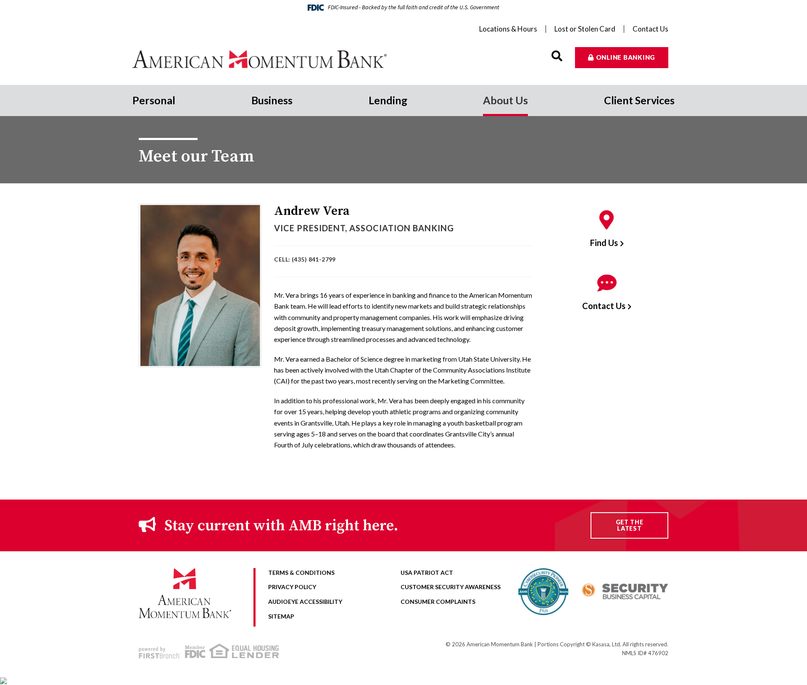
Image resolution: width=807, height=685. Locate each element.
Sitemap (281, 616)
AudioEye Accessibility (305, 601)
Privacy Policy (292, 586)
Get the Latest (629, 525)
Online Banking (626, 57)
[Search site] (556, 56)
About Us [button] (505, 100)
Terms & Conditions (301, 572)
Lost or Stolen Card (584, 29)
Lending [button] (388, 100)
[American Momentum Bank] (268, 59)
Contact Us (650, 29)
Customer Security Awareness (451, 586)
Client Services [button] (639, 100)
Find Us (604, 243)
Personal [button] (153, 100)
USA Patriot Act (427, 572)
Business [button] (272, 100)
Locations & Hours (508, 29)
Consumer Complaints (438, 601)
